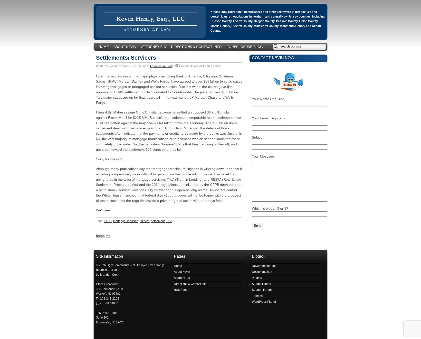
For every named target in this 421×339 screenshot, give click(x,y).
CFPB (108, 221)
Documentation (262, 271)
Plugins (257, 278)
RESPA (145, 221)
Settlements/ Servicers (126, 58)
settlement (158, 221)
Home (103, 47)
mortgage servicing (125, 221)
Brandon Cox (108, 274)
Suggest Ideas (261, 284)
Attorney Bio (153, 47)
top (108, 236)
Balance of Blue (106, 270)
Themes (257, 296)
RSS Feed (181, 290)
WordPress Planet (264, 301)
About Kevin (125, 47)
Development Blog (264, 266)
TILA (169, 221)
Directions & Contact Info (196, 47)
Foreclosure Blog (245, 47)
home (100, 236)
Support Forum (262, 290)
